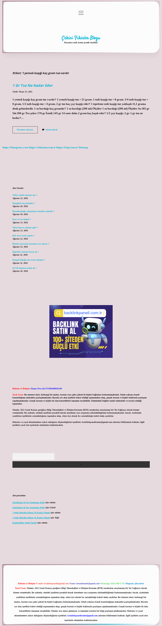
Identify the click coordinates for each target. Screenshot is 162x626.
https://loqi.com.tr (67, 147)
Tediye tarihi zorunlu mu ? (24, 195)
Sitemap (83, 147)
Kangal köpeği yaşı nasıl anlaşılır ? (28, 260)
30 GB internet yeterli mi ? (24, 268)
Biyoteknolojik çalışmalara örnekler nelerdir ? (33, 211)
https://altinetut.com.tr (42, 147)
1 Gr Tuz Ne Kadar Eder (32, 85)
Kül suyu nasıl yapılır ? (23, 235)
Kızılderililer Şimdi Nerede (24, 523)
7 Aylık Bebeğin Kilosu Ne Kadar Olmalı (31, 512)
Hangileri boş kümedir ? (23, 203)
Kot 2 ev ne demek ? (21, 219)
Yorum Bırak (52, 129)
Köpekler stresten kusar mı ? (25, 252)
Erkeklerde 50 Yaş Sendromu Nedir (28, 502)
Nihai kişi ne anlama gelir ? (25, 227)
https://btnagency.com (15, 147)
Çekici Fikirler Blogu (81, 38)
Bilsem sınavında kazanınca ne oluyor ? (30, 244)
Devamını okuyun (27, 130)
